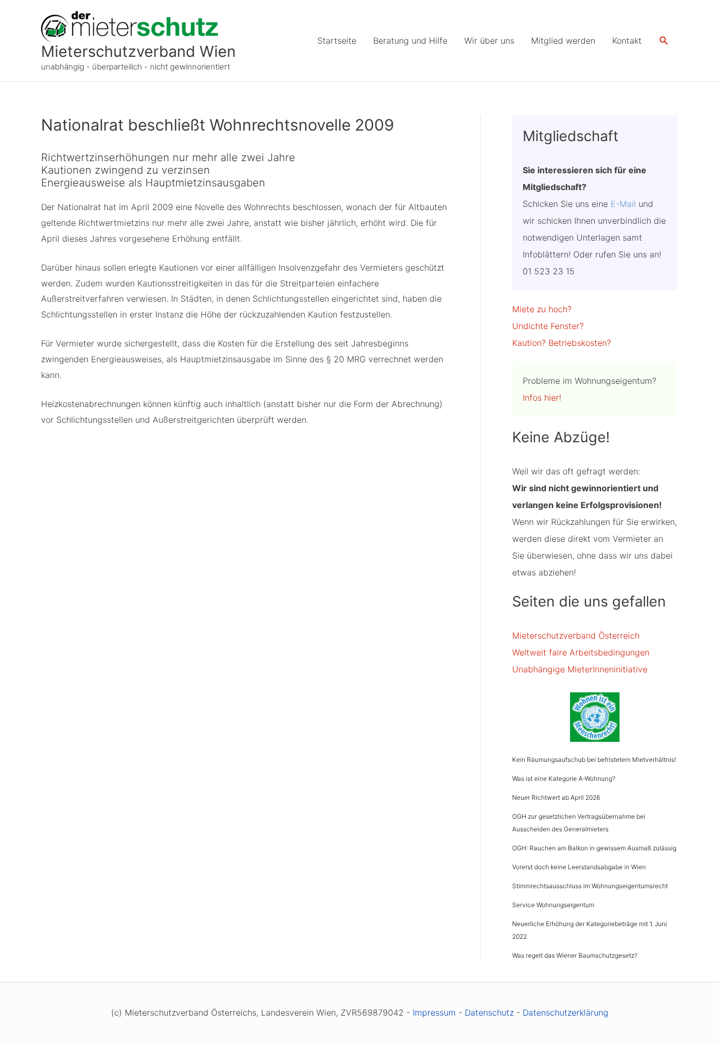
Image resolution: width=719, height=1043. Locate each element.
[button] (664, 40)
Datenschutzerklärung (565, 1012)
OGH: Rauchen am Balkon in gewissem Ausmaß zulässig (594, 848)
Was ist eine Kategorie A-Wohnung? (563, 778)
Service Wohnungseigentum (553, 905)
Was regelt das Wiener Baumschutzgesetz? (574, 955)
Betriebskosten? (579, 342)
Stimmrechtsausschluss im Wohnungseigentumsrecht (590, 886)
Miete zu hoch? (542, 309)
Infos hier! (542, 397)
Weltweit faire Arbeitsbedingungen (581, 652)
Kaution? (529, 342)
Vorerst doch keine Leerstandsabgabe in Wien (579, 867)
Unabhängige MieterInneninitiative (579, 669)
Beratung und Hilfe (410, 40)
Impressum (434, 1012)
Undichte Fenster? (548, 326)
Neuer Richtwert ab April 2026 (556, 797)
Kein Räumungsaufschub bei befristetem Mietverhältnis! (594, 759)
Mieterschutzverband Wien (138, 51)
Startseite (336, 40)
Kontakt (627, 40)
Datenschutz (489, 1012)
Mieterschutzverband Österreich (576, 635)
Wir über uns (489, 40)
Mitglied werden (563, 40)
